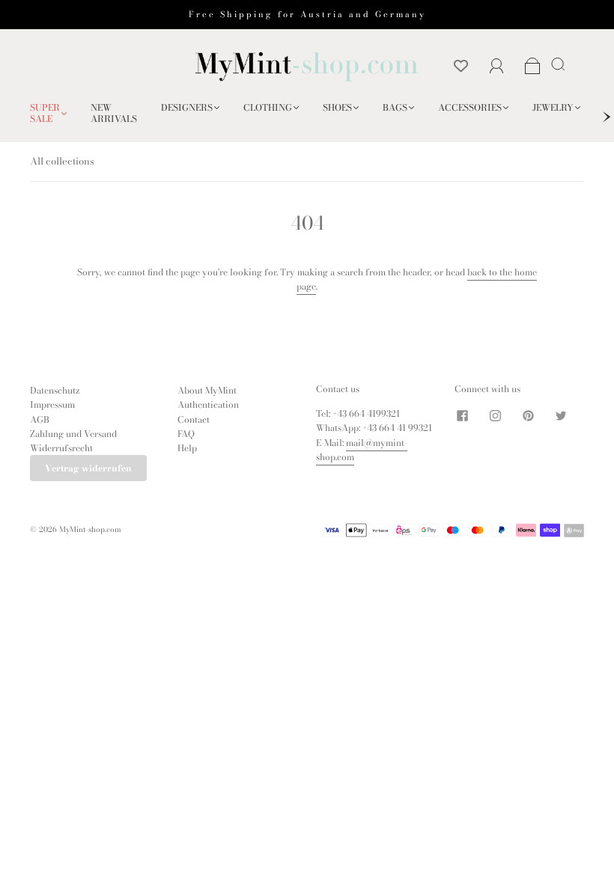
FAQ (186, 434)
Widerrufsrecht (61, 448)
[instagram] (494, 415)
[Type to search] (555, 63)
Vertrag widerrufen (88, 468)
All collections (62, 160)
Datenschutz (55, 390)
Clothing (267, 107)
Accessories (470, 107)
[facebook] (462, 415)
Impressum (52, 404)
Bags (395, 107)
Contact (193, 419)
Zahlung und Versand (73, 434)
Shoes (337, 107)
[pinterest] (527, 415)
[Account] (496, 66)
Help (187, 448)
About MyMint (207, 390)
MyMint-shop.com (90, 529)
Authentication (208, 404)
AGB (39, 419)
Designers (187, 107)
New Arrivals (114, 113)
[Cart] (532, 67)
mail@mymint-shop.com (361, 450)
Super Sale (45, 113)
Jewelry (553, 107)
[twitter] (560, 415)
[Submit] (561, 63)
